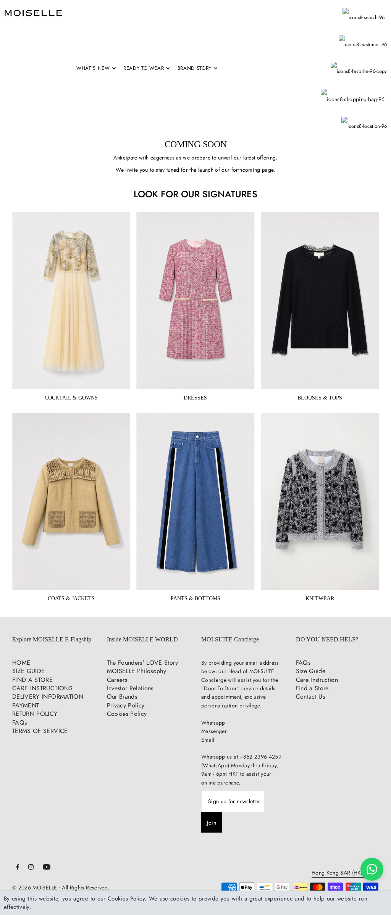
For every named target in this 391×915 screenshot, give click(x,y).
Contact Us (310, 696)
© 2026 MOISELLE (34, 887)
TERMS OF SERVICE (40, 731)
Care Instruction (317, 679)
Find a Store (312, 688)
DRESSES (195, 398)
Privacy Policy (126, 705)
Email (208, 740)
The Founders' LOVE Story (142, 662)
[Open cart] (352, 91)
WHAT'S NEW (93, 68)
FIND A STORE (32, 679)
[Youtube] (46, 867)
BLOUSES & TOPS (319, 398)
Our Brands (122, 696)
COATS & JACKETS (71, 598)
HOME (21, 662)
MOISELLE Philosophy (136, 671)
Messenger (214, 731)
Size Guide (311, 671)
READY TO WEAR (143, 68)
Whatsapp (213, 723)
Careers (117, 679)
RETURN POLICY (35, 713)
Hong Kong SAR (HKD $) (341, 873)
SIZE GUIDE (28, 671)
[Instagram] (31, 867)
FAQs (19, 722)
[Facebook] (17, 867)
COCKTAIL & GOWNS (71, 398)
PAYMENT (25, 705)
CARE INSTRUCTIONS (42, 688)
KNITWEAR (319, 598)
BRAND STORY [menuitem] (195, 68)
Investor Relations (130, 688)
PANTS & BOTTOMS (195, 598)
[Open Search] (363, 13)
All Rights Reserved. (85, 887)
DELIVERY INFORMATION (47, 696)
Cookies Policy (127, 713)
